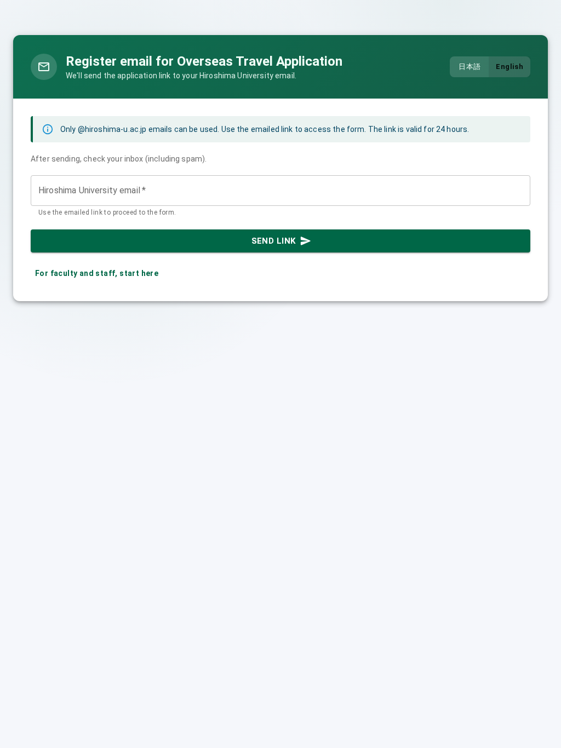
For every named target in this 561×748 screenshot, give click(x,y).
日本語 (469, 66)
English (509, 66)
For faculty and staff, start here (96, 273)
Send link (273, 241)
